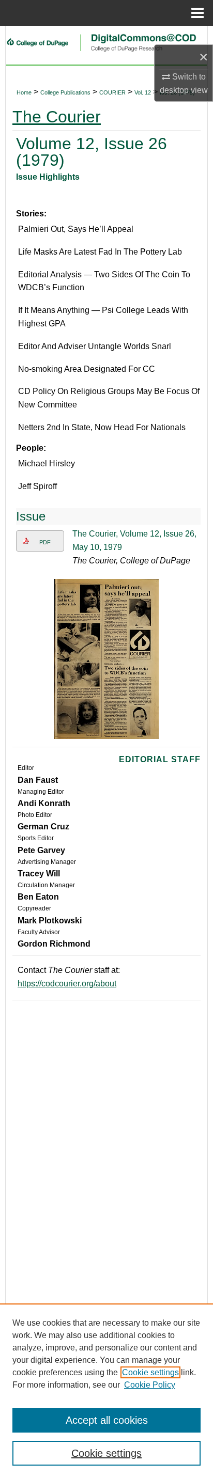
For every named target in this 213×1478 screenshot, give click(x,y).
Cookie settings (150, 1372)
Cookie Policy (149, 1384)
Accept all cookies (107, 1420)
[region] (106, 1390)
